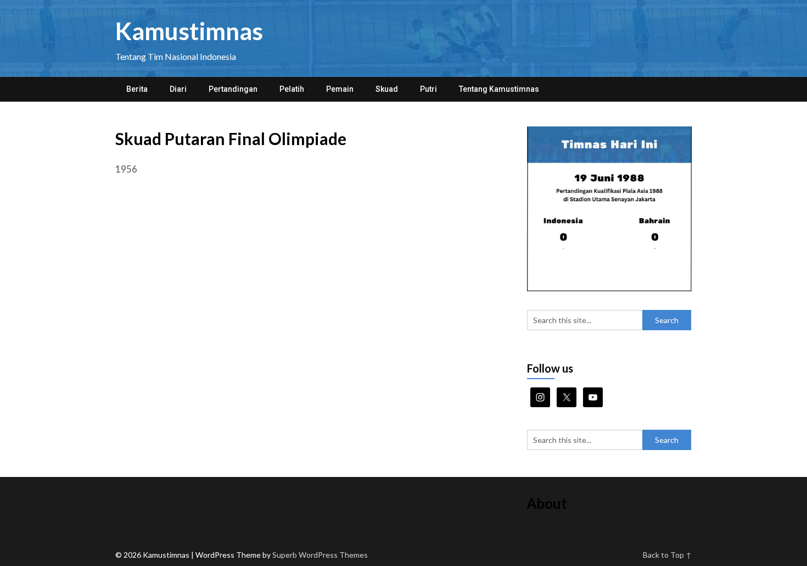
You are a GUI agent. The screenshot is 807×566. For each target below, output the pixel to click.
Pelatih (291, 89)
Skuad (387, 89)
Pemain (340, 89)
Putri (428, 89)
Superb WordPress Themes (320, 554)
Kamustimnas (189, 30)
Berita (137, 89)
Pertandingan (233, 89)
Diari (178, 89)
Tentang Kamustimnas (499, 89)
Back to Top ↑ (667, 554)
